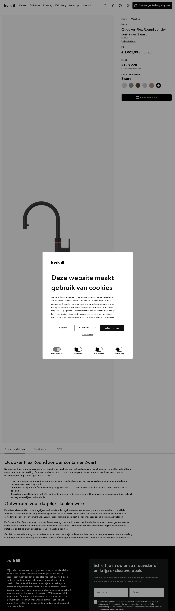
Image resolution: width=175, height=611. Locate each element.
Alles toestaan (112, 328)
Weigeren (63, 328)
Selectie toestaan (87, 328)
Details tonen (87, 335)
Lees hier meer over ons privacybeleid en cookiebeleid (91, 318)
